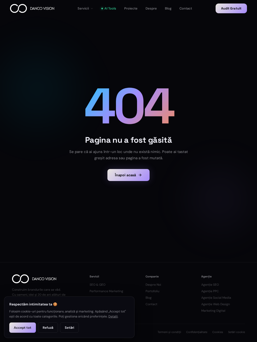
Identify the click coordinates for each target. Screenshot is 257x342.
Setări (69, 327)
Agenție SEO (210, 285)
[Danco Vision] (32, 8)
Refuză (48, 327)
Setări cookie (236, 332)
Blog (149, 298)
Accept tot (22, 327)
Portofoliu (152, 291)
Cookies (217, 332)
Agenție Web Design (215, 304)
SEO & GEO (97, 285)
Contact (151, 304)
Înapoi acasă (125, 175)
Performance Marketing (106, 291)
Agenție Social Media (216, 298)
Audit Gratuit (231, 8)
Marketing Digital (213, 311)
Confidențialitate (196, 332)
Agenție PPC (210, 291)
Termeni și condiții (169, 332)
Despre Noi (153, 285)
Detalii (113, 316)
